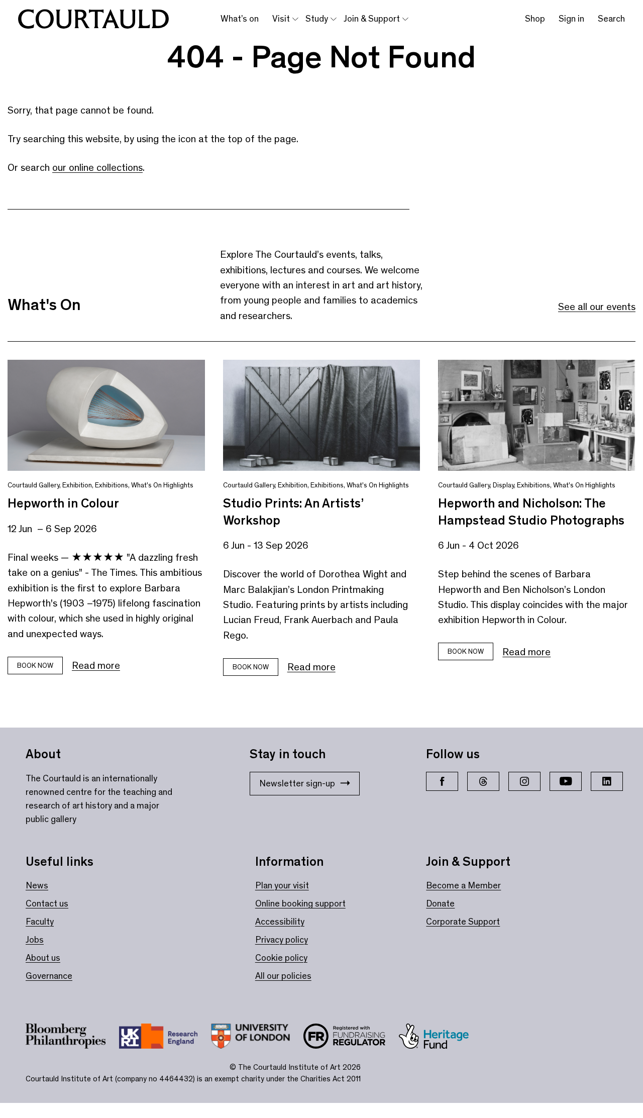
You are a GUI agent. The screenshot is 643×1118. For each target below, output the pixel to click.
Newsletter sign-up (297, 783)
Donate (440, 903)
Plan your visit (282, 885)
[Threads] (483, 781)
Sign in (571, 18)
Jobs (35, 939)
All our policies (283, 975)
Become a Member (463, 885)
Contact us (47, 903)
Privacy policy (281, 939)
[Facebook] (442, 781)
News (37, 885)
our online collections (97, 167)
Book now (35, 665)
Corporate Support (463, 921)
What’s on (240, 18)
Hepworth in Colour (63, 503)
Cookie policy (281, 957)
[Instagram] (524, 781)
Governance (49, 975)
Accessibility (279, 921)
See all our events (596, 306)
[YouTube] (566, 781)
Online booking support (300, 903)
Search (611, 18)
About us (43, 957)
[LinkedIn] (607, 781)
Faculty (40, 921)
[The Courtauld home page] (93, 19)
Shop (535, 18)
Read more (96, 665)
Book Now (251, 667)
